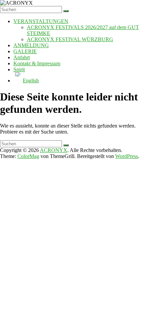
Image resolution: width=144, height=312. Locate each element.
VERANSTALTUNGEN (40, 21)
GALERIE (25, 51)
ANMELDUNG (31, 45)
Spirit (19, 69)
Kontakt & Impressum (36, 63)
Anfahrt (21, 57)
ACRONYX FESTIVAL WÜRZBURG (70, 39)
